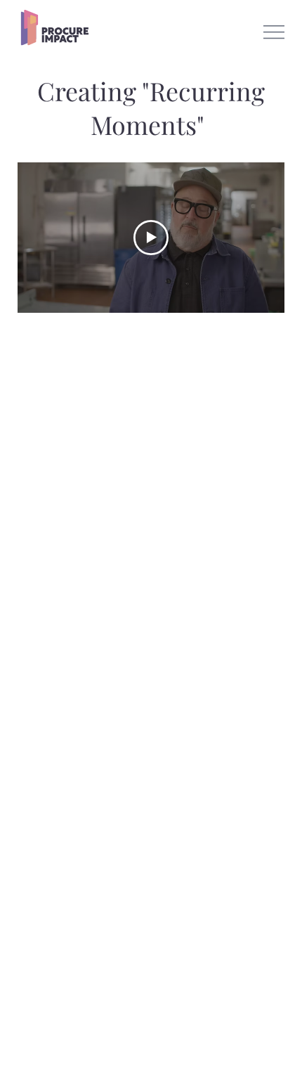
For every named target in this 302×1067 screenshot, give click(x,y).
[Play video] (151, 237)
